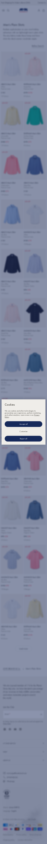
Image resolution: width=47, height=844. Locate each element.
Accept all (23, 424)
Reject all (23, 438)
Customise (23, 431)
